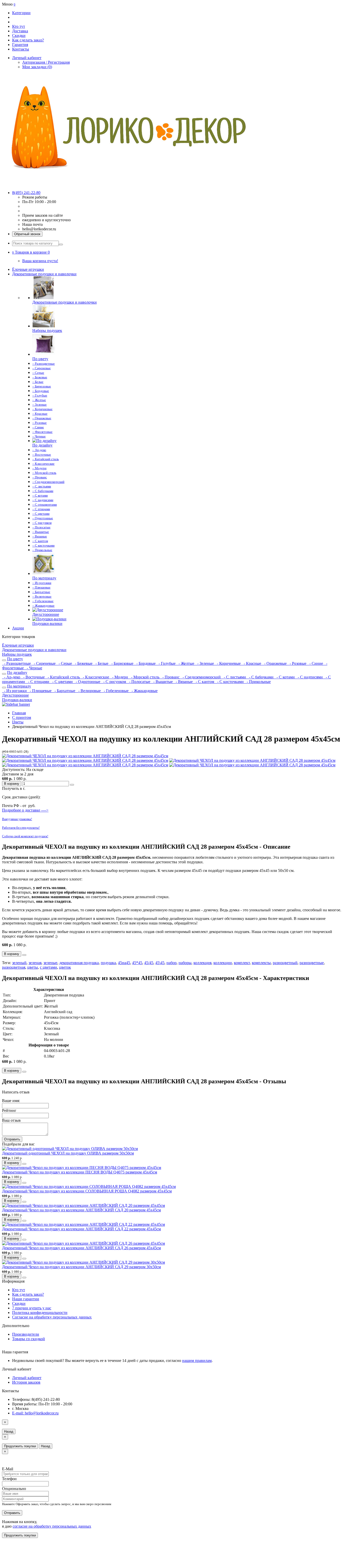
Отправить (12, 1139)
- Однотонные (87, 681)
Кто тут (18, 26)
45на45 (124, 963)
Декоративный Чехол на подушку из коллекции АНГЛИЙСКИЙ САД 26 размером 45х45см (81, 1248)
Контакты (20, 49)
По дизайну (17, 672)
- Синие (315, 663)
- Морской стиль (144, 677)
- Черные (33, 668)
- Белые (101, 663)
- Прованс (170, 677)
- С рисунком (114, 681)
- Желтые (186, 663)
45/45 (148, 963)
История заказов (26, 1382)
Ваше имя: (11, 1100)
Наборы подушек (17, 654)
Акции (18, 628)
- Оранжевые (275, 663)
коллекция (202, 963)
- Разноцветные (17, 663)
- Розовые (297, 663)
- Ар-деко (11, 677)
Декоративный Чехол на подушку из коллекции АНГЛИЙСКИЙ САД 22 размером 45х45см (81, 1229)
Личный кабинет (26, 1378)
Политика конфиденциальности (39, 1312)
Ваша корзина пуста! (40, 261)
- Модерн (119, 677)
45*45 (137, 963)
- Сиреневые (44, 663)
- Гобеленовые (116, 691)
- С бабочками (261, 677)
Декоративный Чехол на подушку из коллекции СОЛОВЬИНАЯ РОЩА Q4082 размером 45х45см (87, 1191)
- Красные (252, 663)
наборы (185, 963)
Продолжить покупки (20, 1446)
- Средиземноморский (201, 677)
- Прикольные (258, 681)
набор (171, 963)
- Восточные (33, 677)
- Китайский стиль (63, 677)
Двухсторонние (15, 695)
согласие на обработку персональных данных (52, 1526)
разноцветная (13, 967)
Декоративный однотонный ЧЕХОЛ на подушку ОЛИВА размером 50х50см (68, 1153)
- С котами (285, 677)
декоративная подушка (79, 963)
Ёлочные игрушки (28, 269)
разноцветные (312, 963)
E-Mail (7, 1469)
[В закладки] (72, 785)
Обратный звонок (27, 234)
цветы (32, 967)
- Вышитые (162, 681)
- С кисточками (230, 681)
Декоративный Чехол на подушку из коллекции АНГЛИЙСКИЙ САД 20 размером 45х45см (81, 1210)
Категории (21, 13)
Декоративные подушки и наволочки (44, 274)
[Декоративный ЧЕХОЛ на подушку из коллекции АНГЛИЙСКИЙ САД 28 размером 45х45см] (85, 756)
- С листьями (234, 677)
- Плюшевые (40, 691)
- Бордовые (145, 663)
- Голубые (167, 663)
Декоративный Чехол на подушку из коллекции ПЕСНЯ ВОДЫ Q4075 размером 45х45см (79, 1172)
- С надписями (310, 677)
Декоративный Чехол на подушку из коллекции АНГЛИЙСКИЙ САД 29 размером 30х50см (81, 1267)
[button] (31, 252)
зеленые (50, 963)
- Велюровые (89, 691)
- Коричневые (228, 663)
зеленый (19, 963)
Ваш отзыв (11, 1120)
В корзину (11, 784)
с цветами (48, 967)
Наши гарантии (25, 1299)
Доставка (20, 31)
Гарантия (20, 44)
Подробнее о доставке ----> (25, 810)
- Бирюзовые (121, 663)
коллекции (222, 963)
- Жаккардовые (144, 691)
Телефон (9, 1479)
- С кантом (204, 681)
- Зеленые (205, 663)
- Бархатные (64, 691)
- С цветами (62, 681)
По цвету (15, 659)
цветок (65, 967)
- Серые (65, 663)
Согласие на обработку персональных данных (52, 1317)
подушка (108, 963)
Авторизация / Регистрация (46, 62)
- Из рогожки (15, 691)
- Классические (95, 677)
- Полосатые (139, 681)
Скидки (19, 35)
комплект (242, 963)
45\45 (159, 963)
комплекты (261, 963)
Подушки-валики (17, 700)
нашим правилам (197, 1360)
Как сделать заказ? (28, 40)
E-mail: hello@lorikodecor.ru (35, 1413)
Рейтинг (9, 1110)
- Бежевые (83, 663)
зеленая (35, 963)
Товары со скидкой (28, 1339)
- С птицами (38, 681)
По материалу (19, 686)
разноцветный (285, 963)
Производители (25, 1334)
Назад (8, 1431)
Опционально (14, 1488)
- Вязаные (184, 681)
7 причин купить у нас (31, 1308)
